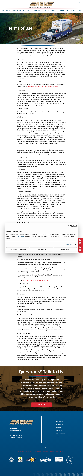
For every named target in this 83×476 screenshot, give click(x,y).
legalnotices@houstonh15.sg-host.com (35, 280)
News (79, 10)
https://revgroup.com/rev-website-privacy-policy (42, 86)
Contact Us (41, 404)
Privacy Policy (19, 236)
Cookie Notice (38, 451)
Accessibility (45, 451)
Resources (27, 10)
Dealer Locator (62, 10)
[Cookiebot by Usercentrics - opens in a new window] (70, 226)
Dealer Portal (74, 2)
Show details (69, 244)
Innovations (16, 10)
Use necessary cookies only (18, 249)
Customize (41, 249)
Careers (58, 436)
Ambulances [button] (6, 10)
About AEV (36, 10)
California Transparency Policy (57, 451)
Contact (73, 10)
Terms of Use (21, 451)
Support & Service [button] (48, 10)
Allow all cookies (65, 249)
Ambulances (59, 421)
